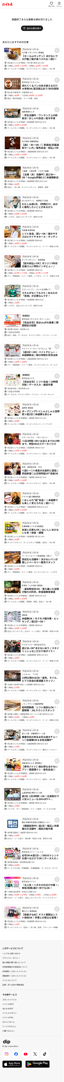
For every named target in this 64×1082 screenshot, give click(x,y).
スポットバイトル (9, 999)
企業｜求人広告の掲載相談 (13, 984)
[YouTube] (25, 1054)
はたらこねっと (8, 1022)
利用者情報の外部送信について (14, 967)
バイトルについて (9, 980)
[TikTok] (44, 1054)
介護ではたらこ (8, 1030)
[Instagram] (6, 1054)
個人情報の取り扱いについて (14, 962)
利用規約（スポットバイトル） (14, 971)
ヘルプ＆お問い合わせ (11, 953)
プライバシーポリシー (11, 958)
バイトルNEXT (8, 1004)
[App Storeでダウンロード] (12, 1064)
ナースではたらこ (9, 1026)
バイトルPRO (7, 1017)
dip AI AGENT (7, 1008)
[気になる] (57, 50)
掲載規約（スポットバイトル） (14, 975)
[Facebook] (16, 1054)
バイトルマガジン (9, 1013)
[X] (35, 1054)
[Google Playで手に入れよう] (37, 1064)
